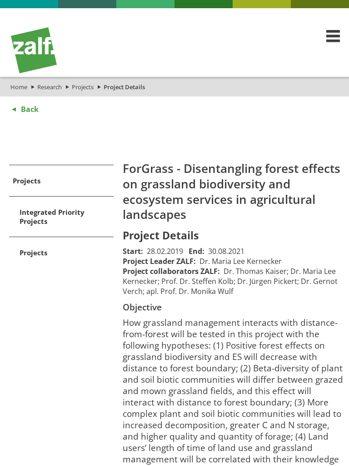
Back (30, 109)
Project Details (124, 87)
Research (49, 87)
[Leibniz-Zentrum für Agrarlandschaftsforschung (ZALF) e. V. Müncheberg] (34, 71)
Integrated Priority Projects (52, 217)
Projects (83, 87)
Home (18, 87)
